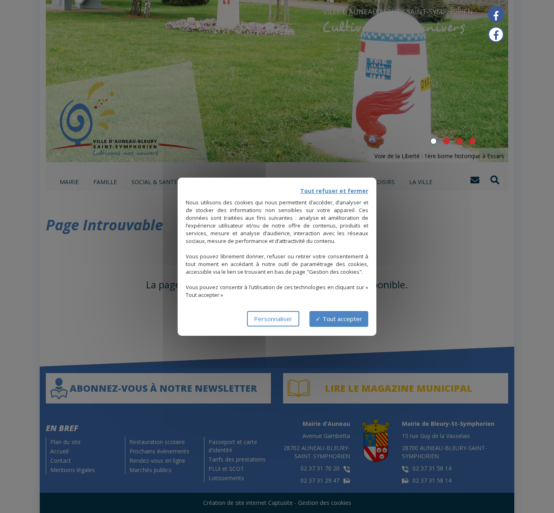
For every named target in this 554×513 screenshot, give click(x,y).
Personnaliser (273, 319)
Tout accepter (341, 319)
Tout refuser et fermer (334, 191)
